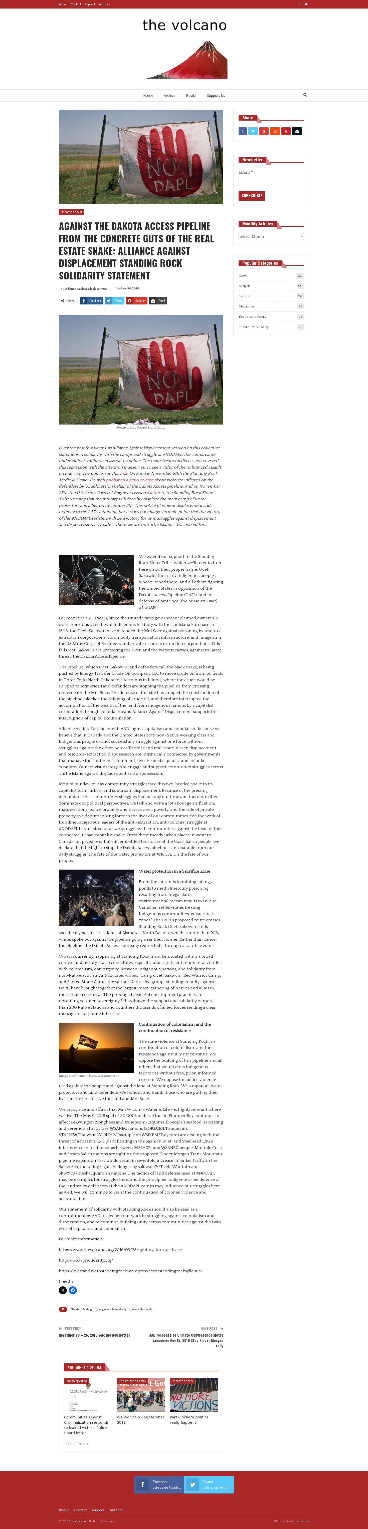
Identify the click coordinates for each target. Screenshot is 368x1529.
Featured (245, 296)
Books (191, 95)
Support (90, 4)
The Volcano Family (132, 1381)
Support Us (216, 95)
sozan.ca (303, 1521)
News (243, 275)
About (63, 4)
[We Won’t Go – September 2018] (141, 1395)
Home (148, 95)
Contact (76, 4)
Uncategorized (71, 212)
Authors (104, 4)
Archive (169, 95)
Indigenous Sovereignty (112, 1309)
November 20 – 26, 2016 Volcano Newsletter (94, 1335)
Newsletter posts (142, 1309)
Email (246, 172)
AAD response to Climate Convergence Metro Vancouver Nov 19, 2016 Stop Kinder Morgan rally (186, 1340)
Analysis (244, 286)
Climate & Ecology (81, 1309)
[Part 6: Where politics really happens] (194, 1395)
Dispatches (247, 306)
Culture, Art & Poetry (254, 327)
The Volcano (77, 1521)
